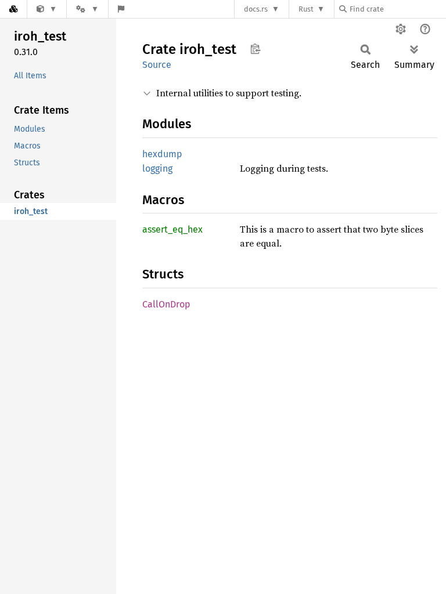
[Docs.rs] (13, 9)
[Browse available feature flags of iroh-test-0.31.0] (121, 9)
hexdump (162, 154)
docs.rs (256, 9)
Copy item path (255, 49)
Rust (306, 9)
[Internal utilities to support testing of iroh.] (46, 9)
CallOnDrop (166, 304)
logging (157, 168)
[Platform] (87, 9)
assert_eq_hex (172, 229)
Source (156, 64)
